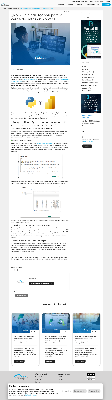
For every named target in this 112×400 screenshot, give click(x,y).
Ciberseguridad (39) (88, 72)
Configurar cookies (65, 391)
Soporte (61, 379)
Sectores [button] (79, 4)
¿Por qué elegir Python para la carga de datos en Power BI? (37, 8)
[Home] (65, 11)
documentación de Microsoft (45, 143)
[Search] (69, 11)
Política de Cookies (30, 395)
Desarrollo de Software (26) (90, 83)
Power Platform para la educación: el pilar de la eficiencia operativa (25, 337)
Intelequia (32, 278)
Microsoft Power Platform (30, 79)
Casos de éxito (90, 4)
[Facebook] (11, 270)
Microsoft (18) (86, 91)
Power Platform (12, 8)
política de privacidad (88, 141)
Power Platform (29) (88, 80)
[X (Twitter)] (15, 270)
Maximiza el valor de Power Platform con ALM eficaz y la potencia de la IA (55, 337)
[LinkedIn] (18, 270)
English (108, 1)
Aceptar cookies (94, 391)
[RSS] (67, 11)
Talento (61, 376)
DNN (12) (85, 69)
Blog (98, 4)
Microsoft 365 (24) (87, 74)
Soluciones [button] (61, 4)
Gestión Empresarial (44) (89, 85)
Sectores (38, 382)
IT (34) (84, 66)
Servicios (38, 379)
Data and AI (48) (87, 88)
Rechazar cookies (79, 391)
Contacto (106, 4)
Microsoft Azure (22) (88, 77)
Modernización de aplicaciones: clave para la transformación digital (86, 337)
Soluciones (38, 376)
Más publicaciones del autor (41, 283)
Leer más (19, 361)
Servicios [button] (70, 4)
